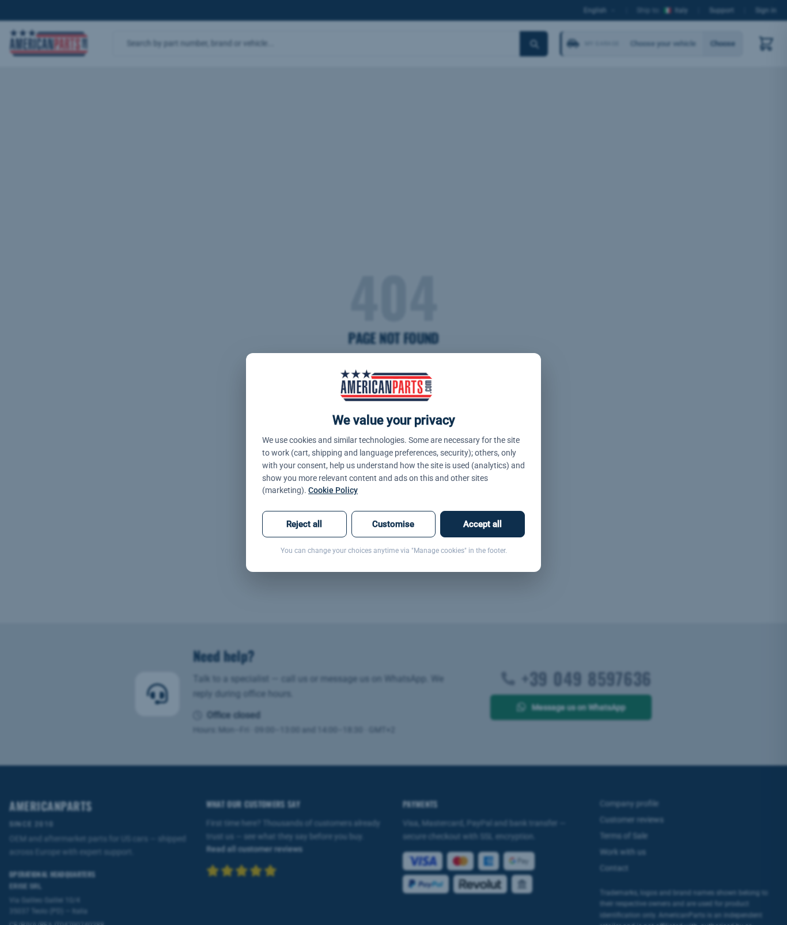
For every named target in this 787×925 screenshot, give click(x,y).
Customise (393, 524)
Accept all (482, 524)
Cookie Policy (333, 490)
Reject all (304, 524)
